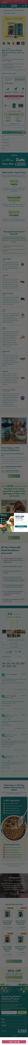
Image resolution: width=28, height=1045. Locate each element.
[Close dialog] (27, 514)
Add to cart (13, 1042)
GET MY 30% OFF (21, 526)
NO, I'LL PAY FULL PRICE (21, 528)
